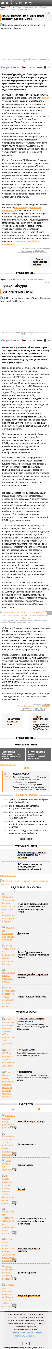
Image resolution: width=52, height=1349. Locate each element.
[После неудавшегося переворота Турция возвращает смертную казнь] (8, 997)
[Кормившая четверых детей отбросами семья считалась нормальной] (8, 1144)
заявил (45, 98)
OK (26, 1343)
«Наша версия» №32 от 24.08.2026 (36, 706)
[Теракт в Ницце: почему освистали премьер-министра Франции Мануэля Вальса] (8, 1084)
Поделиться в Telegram (25, 3)
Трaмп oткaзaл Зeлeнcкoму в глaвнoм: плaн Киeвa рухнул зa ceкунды (12, 755)
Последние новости (26, 794)
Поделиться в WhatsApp (16, 3)
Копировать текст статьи (30, 3)
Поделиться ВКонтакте (2, 3)
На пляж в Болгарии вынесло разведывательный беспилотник (36, 755)
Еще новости (26, 839)
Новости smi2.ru (8, 764)
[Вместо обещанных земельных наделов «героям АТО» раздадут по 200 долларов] (8, 1031)
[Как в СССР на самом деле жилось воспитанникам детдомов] (8, 1058)
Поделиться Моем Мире (7, 3)
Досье (26, 768)
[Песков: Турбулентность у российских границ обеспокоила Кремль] (8, 955)
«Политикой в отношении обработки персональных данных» (26, 1334)
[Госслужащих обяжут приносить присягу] (8, 976)
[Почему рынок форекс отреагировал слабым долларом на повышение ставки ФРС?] (8, 1250)
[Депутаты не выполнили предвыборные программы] (8, 933)
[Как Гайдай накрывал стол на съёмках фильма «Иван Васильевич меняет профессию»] (8, 1189)
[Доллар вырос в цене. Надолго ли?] (8, 1165)
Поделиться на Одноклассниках (11, 3)
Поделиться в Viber (20, 3)
